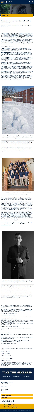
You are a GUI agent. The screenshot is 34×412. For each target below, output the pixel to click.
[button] (33, 409)
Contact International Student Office (11, 407)
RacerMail (3, 392)
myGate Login (4, 389)
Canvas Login (3, 390)
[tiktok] (9, 401)
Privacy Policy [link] (24, 410)
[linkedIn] (11, 401)
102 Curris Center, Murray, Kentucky (8, 387)
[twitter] (7, 401)
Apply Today (26, 376)
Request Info (6, 376)
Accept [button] (30, 410)
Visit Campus (16, 376)
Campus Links (6, 395)
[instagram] (3, 401)
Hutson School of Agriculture (9, 406)
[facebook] (5, 401)
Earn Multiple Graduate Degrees (10, 409)
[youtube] (13, 401)
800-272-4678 (4, 386)
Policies (4, 397)
